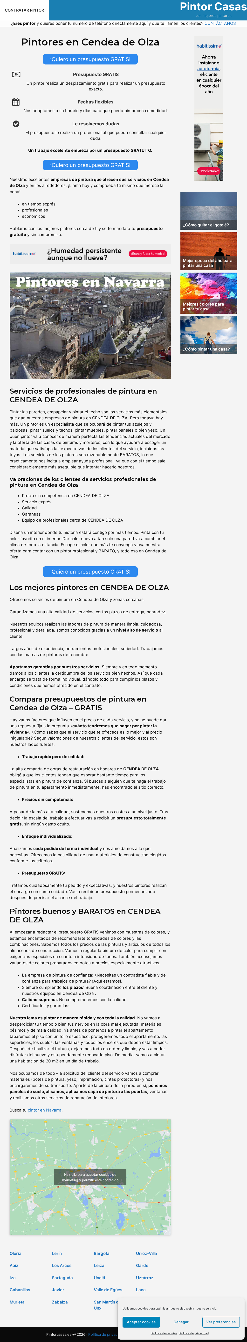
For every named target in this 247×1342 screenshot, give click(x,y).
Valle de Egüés (108, 1289)
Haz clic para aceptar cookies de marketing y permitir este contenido (90, 1177)
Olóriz (15, 1253)
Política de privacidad (194, 1333)
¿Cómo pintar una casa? (206, 349)
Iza (13, 1277)
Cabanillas (20, 1289)
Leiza (99, 1265)
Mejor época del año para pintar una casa (208, 263)
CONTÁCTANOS (220, 23)
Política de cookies (164, 1333)
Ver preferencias (221, 1322)
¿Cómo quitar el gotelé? (206, 225)
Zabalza (60, 1302)
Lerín (57, 1253)
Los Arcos (61, 1265)
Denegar (181, 1322)
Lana (141, 1289)
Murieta (17, 1302)
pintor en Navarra (45, 1110)
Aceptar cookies (141, 1322)
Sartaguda (62, 1277)
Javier (58, 1289)
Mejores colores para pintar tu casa (203, 306)
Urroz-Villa (146, 1253)
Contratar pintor (24, 10)
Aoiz (14, 1265)
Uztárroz (144, 1277)
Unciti (99, 1277)
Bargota (102, 1253)
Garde (142, 1265)
